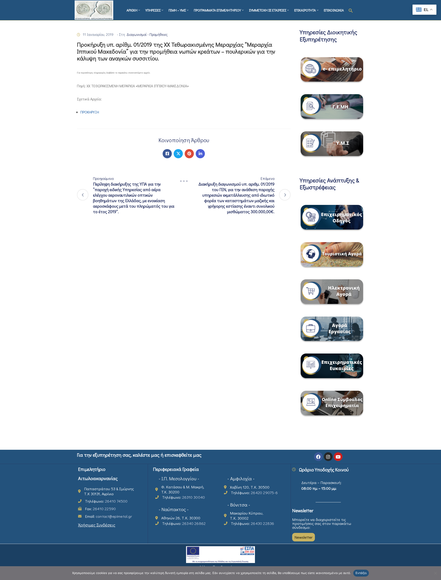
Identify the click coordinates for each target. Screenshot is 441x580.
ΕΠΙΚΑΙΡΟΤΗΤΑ (305, 10)
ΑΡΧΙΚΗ (132, 10)
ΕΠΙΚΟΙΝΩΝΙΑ (334, 10)
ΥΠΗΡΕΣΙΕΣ (153, 10)
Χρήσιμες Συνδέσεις (96, 525)
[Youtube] (338, 456)
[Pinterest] (189, 153)
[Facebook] (167, 153)
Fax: (100, 508)
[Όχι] (435, 573)
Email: (108, 516)
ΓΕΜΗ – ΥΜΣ (177, 10)
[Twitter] (178, 153)
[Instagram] (328, 456)
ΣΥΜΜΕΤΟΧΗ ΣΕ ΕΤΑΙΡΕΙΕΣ (267, 10)
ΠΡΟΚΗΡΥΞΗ (89, 112)
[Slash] (183, 181)
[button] (350, 10)
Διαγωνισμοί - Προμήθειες (147, 34)
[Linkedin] (200, 153)
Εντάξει (361, 573)
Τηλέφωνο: (106, 501)
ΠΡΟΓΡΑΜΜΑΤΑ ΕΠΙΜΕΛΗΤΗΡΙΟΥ (217, 10)
